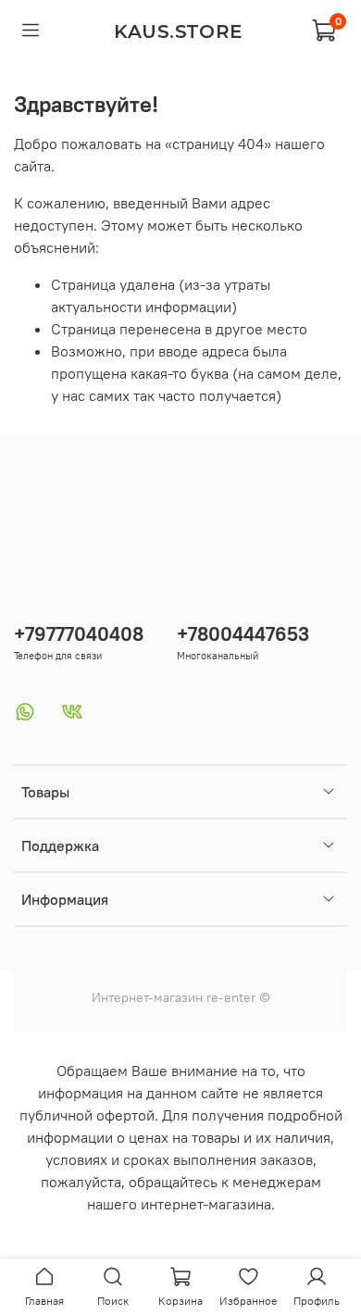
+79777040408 (78, 633)
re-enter (229, 997)
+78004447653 (243, 633)
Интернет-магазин (147, 997)
